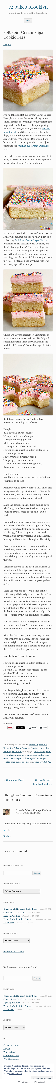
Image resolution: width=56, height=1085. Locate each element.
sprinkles (17, 751)
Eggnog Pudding (11, 916)
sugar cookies (23, 762)
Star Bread (8, 923)
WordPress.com (11, 1059)
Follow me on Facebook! (13, 951)
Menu (28, 20)
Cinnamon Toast (13, 780)
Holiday (7, 751)
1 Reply (7, 44)
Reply (6, 836)
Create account (11, 1045)
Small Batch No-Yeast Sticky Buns (20, 909)
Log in (6, 1049)
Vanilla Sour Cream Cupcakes (33, 146)
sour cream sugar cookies (16, 758)
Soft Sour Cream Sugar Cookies (32, 240)
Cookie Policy (15, 1074)
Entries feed (9, 1052)
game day (44, 748)
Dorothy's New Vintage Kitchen (33, 810)
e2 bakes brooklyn (28, 6)
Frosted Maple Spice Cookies (17, 919)
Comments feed (11, 1055)
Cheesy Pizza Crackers (14, 912)
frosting (35, 748)
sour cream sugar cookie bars (34, 755)
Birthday (33, 745)
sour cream (39, 751)
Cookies (26, 748)
